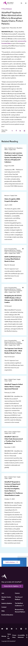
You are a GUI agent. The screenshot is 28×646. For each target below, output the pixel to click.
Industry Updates (6, 603)
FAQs (3, 611)
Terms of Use (9, 636)
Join (2, 593)
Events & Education (7, 615)
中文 (26, 636)
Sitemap (3, 636)
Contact (3, 607)
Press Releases (7, 9)
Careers (17, 593)
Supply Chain (5, 28)
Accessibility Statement (21, 636)
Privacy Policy (14, 636)
